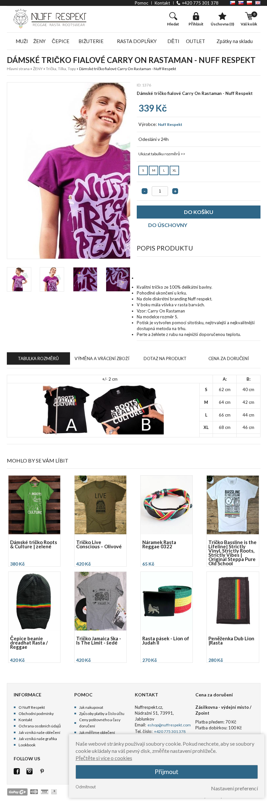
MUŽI (22, 41)
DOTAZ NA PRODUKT (165, 358)
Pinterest (42, 771)
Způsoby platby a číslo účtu (101, 713)
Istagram (29, 771)
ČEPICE (60, 41)
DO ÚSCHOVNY (167, 225)
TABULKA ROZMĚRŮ (38, 358)
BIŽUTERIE (91, 41)
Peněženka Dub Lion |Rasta (231, 641)
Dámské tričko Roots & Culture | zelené (33, 544)
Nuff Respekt (170, 124)
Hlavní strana (18, 68)
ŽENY (39, 41)
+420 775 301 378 (200, 3)
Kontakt (25, 719)
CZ (232, 3)
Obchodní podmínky (36, 713)
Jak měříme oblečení (97, 732)
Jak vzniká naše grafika (38, 738)
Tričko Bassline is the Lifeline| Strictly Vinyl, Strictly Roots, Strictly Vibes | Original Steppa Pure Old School (232, 553)
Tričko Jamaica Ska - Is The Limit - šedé (98, 641)
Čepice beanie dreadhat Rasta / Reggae (29, 643)
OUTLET (195, 41)
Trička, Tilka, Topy (61, 68)
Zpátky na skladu (235, 41)
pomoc (141, 3)
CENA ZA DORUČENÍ (228, 358)
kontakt (162, 3)
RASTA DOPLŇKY (137, 41)
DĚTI (173, 41)
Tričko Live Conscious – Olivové (99, 544)
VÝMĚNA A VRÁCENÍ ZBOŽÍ (102, 358)
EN (257, 3)
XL (174, 170)
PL (249, 3)
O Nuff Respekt (32, 707)
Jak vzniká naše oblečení (39, 732)
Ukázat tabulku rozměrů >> (161, 153)
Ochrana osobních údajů (40, 725)
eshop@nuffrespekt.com (169, 724)
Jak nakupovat (91, 707)
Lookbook (27, 744)
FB (17, 771)
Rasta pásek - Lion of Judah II (165, 641)
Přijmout (166, 771)
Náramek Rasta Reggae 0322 (159, 544)
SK (241, 3)
